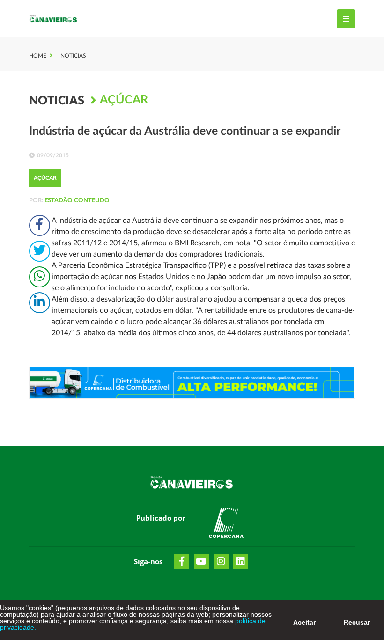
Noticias (73, 56)
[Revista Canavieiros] (53, 19)
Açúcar (124, 100)
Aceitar (304, 622)
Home (37, 56)
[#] (226, 525)
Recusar (357, 622)
